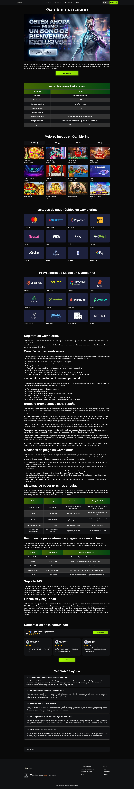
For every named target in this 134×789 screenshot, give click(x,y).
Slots (98, 142)
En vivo (55, 142)
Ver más (67, 659)
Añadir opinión (100, 632)
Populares (33, 142)
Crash (76, 142)
